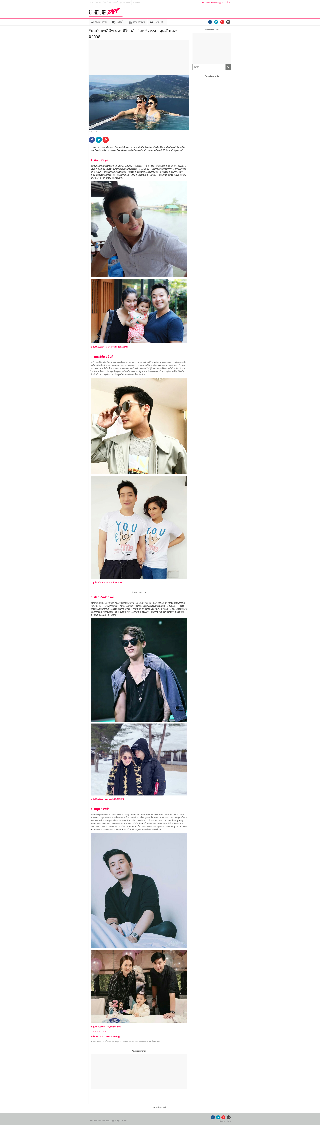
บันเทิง (98, 2)
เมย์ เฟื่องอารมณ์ (154, 1041)
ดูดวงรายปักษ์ (125, 2)
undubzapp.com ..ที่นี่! (218, 2)
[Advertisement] (139, 57)
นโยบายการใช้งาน (225, 1121)
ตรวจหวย (136, 2)
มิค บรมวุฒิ (115, 1041)
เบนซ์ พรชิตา (143, 1041)
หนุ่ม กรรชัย (124, 1041)
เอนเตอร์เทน (139, 22)
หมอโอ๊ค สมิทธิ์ (133, 1041)
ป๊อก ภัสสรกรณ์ (97, 1041)
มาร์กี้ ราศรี (107, 1041)
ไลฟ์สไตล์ (107, 2)
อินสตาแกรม (101, 22)
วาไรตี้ (115, 2)
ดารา (92, 2)
